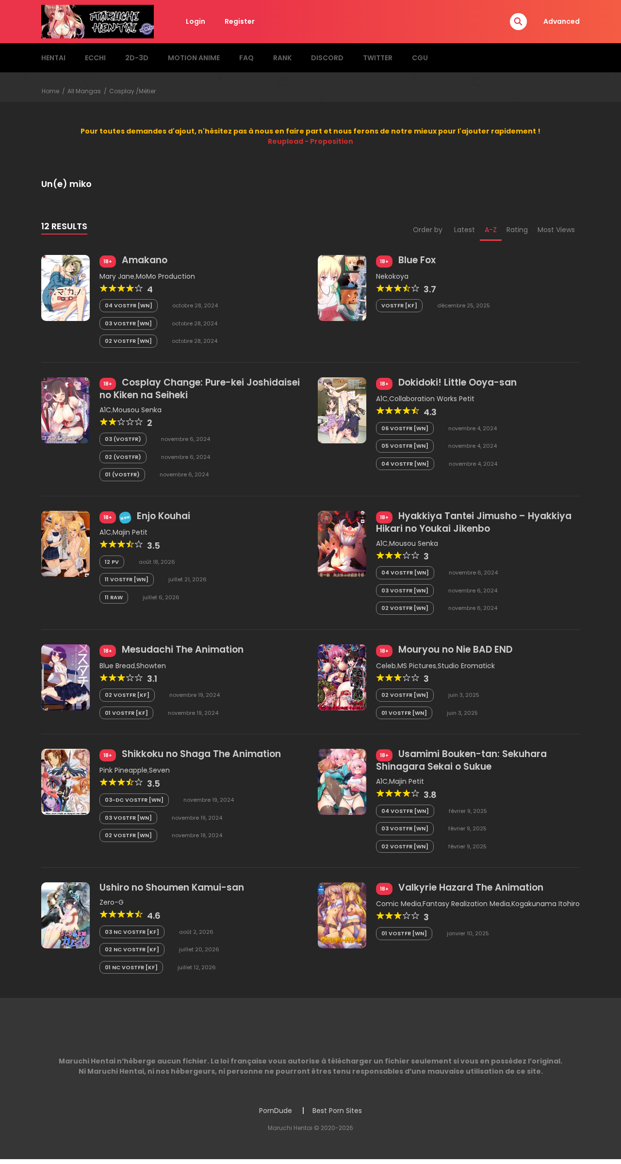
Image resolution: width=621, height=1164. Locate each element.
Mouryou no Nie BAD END (455, 649)
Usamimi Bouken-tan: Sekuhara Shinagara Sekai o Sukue (461, 760)
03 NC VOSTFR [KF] (132, 932)
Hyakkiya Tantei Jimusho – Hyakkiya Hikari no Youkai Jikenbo (474, 522)
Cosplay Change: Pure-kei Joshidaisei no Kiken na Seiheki (199, 389)
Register (240, 21)
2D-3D (136, 58)
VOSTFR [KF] (399, 305)
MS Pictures (416, 666)
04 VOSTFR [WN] (128, 305)
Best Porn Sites (337, 1110)
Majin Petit (130, 532)
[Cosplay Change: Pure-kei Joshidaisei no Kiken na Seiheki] (65, 410)
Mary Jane (116, 276)
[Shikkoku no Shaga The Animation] (65, 781)
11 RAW (114, 597)
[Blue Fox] (342, 287)
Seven (159, 770)
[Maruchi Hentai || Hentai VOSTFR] (97, 21)
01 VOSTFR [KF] (126, 713)
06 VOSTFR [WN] (404, 428)
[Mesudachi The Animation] (65, 677)
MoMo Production (165, 276)
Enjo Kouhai (163, 516)
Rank (282, 58)
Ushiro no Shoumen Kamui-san (171, 887)
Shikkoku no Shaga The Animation (201, 753)
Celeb (386, 666)
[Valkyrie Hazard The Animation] (342, 915)
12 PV (112, 562)
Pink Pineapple (123, 770)
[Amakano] (65, 287)
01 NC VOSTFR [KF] (131, 967)
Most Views (556, 230)
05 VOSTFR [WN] (404, 446)
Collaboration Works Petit (431, 399)
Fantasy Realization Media (466, 904)
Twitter (377, 58)
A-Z (491, 230)
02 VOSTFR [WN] (128, 341)
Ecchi (95, 58)
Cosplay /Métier (132, 91)
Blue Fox (417, 260)
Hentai (53, 58)
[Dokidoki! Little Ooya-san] (342, 410)
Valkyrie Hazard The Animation (470, 887)
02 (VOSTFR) (123, 457)
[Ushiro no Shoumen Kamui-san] (65, 915)
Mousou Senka (137, 410)
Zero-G (111, 902)
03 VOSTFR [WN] (128, 323)
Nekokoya (392, 276)
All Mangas (84, 91)
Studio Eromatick (466, 666)
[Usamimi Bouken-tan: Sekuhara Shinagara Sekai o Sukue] (342, 781)
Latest (464, 230)
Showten (151, 666)
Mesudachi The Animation (183, 649)
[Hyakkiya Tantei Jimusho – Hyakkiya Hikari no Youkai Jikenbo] (342, 543)
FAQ (246, 58)
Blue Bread (117, 666)
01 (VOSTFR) (122, 474)
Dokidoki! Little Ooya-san (457, 382)
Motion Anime (194, 58)
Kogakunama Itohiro (545, 904)
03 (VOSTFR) (123, 439)
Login (195, 21)
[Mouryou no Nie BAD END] (342, 677)
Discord (327, 58)
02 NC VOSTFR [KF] (132, 949)
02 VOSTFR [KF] (127, 695)
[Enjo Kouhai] (65, 543)
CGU (420, 58)
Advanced (561, 21)
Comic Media (398, 904)
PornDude (275, 1110)
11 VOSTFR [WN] (126, 579)
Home (50, 91)
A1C (105, 410)
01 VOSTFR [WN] (404, 713)
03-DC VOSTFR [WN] (134, 800)
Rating (517, 230)
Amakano (144, 260)
